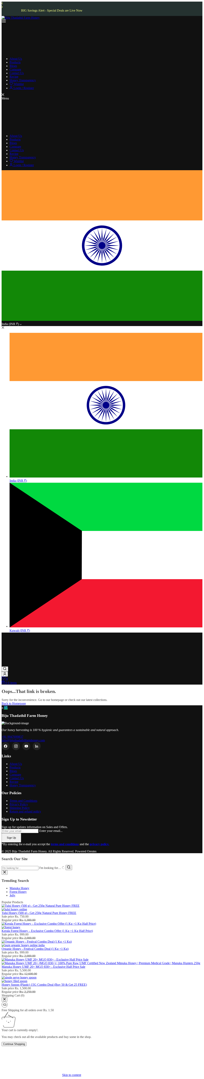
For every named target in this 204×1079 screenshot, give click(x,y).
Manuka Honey (19, 888)
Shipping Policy (20, 808)
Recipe (14, 781)
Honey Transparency (23, 785)
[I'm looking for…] (69, 867)
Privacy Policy (19, 804)
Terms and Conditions (23, 800)
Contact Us (17, 778)
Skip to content (71, 1075)
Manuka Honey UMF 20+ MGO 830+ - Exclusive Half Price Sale (43, 966)
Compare (15, 774)
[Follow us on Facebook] (6, 746)
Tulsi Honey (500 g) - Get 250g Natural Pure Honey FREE (39, 913)
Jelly (12, 895)
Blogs (13, 771)
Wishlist (18, 84)
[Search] (5, 669)
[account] (5, 674)
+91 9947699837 (12, 736)
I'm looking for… (50, 868)
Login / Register (23, 88)
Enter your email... (51, 830)
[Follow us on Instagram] (16, 746)
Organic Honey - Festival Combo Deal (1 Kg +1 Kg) (35, 948)
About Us (16, 764)
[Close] (4, 999)
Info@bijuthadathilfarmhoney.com (23, 740)
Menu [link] (5, 98)
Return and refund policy (25, 811)
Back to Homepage (14, 703)
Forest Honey (18, 891)
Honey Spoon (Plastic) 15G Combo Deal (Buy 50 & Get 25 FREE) (44, 984)
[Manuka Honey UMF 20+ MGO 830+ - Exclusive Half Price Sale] (101, 961)
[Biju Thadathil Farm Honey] (21, 17)
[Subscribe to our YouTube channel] (26, 746)
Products (15, 767)
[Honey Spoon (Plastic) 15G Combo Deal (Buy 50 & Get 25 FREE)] (19, 979)
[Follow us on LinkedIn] (37, 746)
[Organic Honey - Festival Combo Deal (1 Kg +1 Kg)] (37, 943)
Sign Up (11, 837)
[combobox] (20, 868)
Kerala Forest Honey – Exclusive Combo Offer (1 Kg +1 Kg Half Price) (47, 931)
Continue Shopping (14, 1044)
